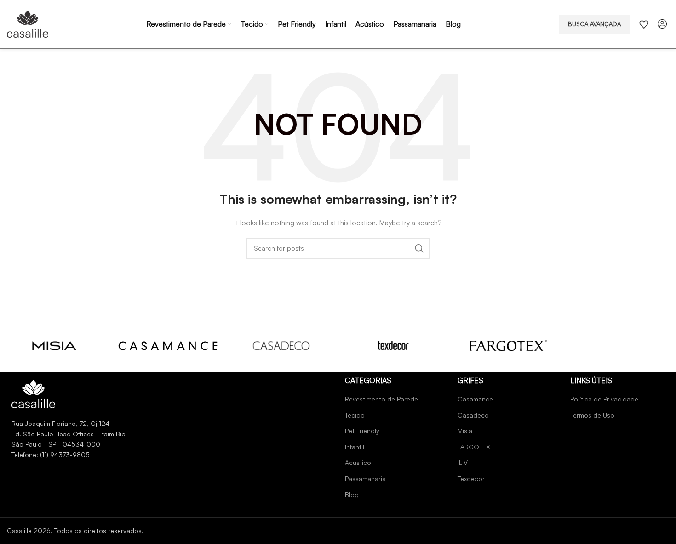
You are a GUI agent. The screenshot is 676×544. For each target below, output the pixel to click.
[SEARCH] (419, 248)
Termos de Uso (592, 415)
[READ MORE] (54, 345)
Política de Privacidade (604, 399)
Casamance (475, 399)
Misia (465, 431)
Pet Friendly (362, 431)
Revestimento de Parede (381, 399)
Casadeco (473, 415)
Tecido (355, 415)
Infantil (354, 447)
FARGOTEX (474, 447)
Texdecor (471, 478)
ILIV (463, 462)
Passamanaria (365, 478)
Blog (352, 494)
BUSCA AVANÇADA (594, 24)
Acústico (358, 462)
